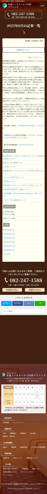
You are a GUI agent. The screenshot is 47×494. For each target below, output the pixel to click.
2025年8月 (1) (8, 250)
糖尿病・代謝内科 (9, 436)
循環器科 (13, 433)
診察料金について (32, 458)
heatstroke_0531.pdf (26, 145)
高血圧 (5, 447)
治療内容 (6, 458)
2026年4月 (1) (8, 238)
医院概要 (6, 422)
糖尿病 (14, 447)
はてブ (29, 303)
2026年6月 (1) (8, 234)
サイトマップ (7, 475)
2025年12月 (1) (9, 246)
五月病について (9, 167)
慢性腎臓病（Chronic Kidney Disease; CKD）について (22, 194)
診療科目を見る (35, 290)
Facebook (18, 303)
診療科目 (7, 428)
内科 (4, 433)
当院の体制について (10, 472)
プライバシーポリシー (28, 472)
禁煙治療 (7, 453)
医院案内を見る (12, 290)
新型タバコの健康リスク (12, 163)
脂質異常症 (24, 447)
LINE (40, 303)
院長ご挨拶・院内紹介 (10, 469)
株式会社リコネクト (33, 488)
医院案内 (7, 418)
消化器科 (33, 433)
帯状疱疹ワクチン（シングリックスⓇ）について (22, 185)
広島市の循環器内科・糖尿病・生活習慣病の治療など (13, 1)
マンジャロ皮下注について (13, 177)
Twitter (7, 303)
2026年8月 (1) (8, 230)
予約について (17, 458)
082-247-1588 (26, 280)
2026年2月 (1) (8, 242)
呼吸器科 (23, 433)
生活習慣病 (8, 442)
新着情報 (6, 212)
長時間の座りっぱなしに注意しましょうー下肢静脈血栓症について (23, 157)
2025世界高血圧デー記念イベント (16, 189)
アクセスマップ (18, 422)
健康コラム (7, 218)
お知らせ (8, 214)
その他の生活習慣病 (38, 447)
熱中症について (23, 50)
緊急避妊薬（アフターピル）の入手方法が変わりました (23, 172)
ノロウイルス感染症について (14, 200)
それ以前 (6, 254)
